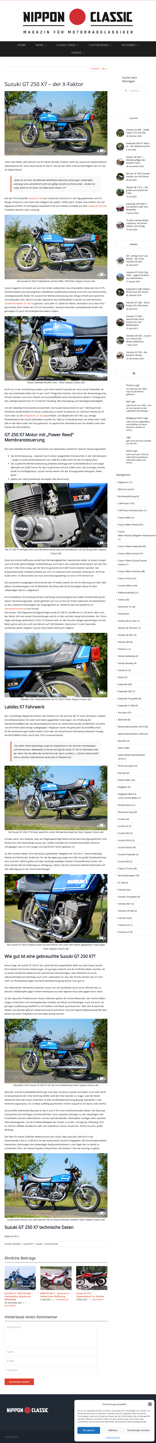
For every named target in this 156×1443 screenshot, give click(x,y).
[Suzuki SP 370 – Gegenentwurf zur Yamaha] (91, 1267)
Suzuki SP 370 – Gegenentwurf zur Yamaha (90, 1295)
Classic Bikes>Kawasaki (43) (132, 546)
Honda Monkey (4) (127, 663)
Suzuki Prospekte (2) (128, 854)
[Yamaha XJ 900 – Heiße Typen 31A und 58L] (120, 131)
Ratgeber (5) (124, 787)
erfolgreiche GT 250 (33, 415)
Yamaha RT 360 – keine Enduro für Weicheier (138, 304)
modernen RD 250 (97, 205)
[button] (149, 1404)
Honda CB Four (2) (127, 634)
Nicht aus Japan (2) (127, 765)
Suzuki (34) (123, 819)
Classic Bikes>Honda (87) (130, 524)
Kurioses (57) (124, 712)
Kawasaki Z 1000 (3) (128, 705)
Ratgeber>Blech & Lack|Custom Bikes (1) (129, 796)
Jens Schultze (14, 1243)
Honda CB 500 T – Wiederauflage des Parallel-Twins (135, 160)
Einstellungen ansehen (138, 1430)
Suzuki (39, 1243)
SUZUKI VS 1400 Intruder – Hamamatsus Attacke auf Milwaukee (19, 1296)
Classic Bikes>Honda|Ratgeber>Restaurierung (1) (134, 535)
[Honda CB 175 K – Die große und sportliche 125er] (120, 190)
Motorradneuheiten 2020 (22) (133, 733)
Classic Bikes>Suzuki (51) (130, 553)
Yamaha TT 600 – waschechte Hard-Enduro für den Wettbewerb (135, 320)
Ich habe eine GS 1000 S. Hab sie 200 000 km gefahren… (137, 391)
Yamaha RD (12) (126, 903)
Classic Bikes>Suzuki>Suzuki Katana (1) (132, 562)
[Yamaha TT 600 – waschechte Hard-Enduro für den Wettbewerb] (120, 320)
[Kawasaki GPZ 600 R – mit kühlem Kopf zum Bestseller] (120, 206)
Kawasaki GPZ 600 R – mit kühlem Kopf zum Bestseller (137, 206)
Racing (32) (123, 772)
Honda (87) (123, 613)
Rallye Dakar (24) (126, 780)
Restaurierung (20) (127, 812)
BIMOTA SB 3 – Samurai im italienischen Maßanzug (54, 1295)
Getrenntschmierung (15, 608)
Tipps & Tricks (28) (127, 868)
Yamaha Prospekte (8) (129, 896)
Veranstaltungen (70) (128, 875)
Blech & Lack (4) (126, 489)
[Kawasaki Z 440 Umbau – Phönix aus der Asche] (120, 290)
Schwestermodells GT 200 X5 (19, 303)
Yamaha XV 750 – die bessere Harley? (136, 354)
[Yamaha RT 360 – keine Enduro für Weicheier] (120, 303)
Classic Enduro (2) (127, 578)
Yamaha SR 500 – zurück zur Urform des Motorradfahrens (138, 338)
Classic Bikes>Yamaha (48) (131, 571)
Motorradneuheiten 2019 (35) (133, 726)
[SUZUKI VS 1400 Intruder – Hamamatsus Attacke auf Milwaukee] (20, 1267)
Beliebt (133, 244)
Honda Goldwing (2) (128, 656)
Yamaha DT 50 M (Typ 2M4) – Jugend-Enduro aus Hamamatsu (137, 275)
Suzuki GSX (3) (125, 833)
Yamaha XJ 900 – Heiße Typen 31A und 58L (137, 131)
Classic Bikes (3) (126, 517)
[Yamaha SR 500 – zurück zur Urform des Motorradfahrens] (120, 338)
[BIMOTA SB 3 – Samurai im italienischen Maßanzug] (56, 1267)
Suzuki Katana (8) (127, 847)
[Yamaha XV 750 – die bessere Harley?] (120, 353)
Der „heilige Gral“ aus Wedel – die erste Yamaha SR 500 (137, 258)
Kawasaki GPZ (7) (126, 691)
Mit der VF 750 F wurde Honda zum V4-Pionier (138, 175)
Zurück (95, 68)
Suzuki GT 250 (35, 198)
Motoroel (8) (124, 719)
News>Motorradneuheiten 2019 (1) (131, 756)
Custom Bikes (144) (127, 585)
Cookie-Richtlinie (113, 1437)
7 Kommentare (61, 1299)
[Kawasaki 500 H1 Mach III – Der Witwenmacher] (120, 144)
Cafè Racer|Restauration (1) (132, 510)
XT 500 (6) (123, 882)
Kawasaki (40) (125, 684)
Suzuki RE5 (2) (125, 861)
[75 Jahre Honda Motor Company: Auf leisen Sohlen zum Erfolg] (120, 223)
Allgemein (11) (125, 482)
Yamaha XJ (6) (125, 918)
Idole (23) (122, 677)
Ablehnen (112, 1430)
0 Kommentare (51, 1243)
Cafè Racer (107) (126, 503)
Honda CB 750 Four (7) (129, 627)
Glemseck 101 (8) (126, 606)
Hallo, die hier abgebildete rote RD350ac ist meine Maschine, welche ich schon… (138, 425)
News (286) (123, 747)
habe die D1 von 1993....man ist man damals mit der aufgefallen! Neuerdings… (138, 408)
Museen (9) (123, 740)
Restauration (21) (126, 805)
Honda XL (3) (124, 670)
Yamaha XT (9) (125, 932)
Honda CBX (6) (125, 642)
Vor (103, 68)
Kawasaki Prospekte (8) (129, 698)
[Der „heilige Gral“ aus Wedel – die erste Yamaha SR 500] (120, 258)
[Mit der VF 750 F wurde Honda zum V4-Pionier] (120, 174)
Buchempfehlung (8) (128, 496)
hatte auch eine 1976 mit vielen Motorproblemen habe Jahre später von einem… (137, 458)
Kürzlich (134, 118)
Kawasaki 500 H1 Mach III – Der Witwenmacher (138, 145)
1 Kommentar (97, 1299)
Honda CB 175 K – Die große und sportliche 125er (137, 190)
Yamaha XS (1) (125, 925)
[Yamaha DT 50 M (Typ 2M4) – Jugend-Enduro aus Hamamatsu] (120, 275)
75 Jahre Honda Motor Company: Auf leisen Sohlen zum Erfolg (137, 223)
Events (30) (123, 599)
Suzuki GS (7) (124, 826)
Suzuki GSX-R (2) (126, 840)
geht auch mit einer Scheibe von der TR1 (138, 442)
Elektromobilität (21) (128, 592)
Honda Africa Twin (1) (129, 620)
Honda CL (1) (124, 649)
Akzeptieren (89, 1430)
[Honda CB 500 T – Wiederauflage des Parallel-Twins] (120, 159)
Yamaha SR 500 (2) (127, 910)
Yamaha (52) (124, 889)
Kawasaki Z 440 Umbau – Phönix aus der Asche (138, 290)
